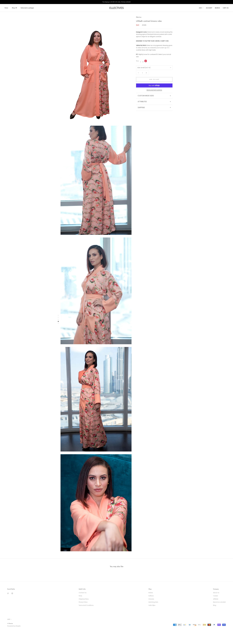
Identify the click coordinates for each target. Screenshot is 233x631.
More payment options (154, 90)
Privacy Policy (83, 602)
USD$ (200, 8)
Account (209, 8)
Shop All (14, 8)
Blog (214, 605)
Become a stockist (219, 602)
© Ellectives (10, 623)
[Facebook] (140, 61)
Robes (151, 593)
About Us (216, 593)
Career (215, 596)
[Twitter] (143, 61)
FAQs (80, 596)
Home (6, 8)
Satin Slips (152, 605)
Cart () (225, 8)
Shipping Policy (84, 599)
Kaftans (151, 596)
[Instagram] (12, 593)
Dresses (151, 599)
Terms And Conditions (86, 605)
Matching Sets (153, 602)
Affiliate (215, 599)
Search (217, 8)
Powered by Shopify (13, 626)
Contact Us (82, 593)
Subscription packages (27, 8)
